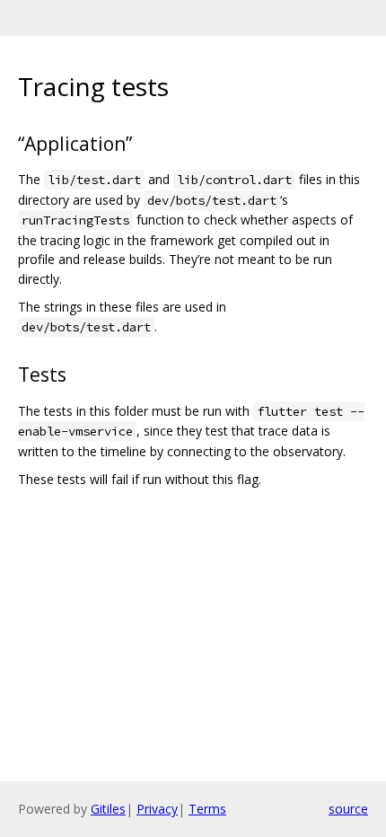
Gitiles (108, 808)
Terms (207, 808)
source (348, 808)
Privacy (157, 808)
